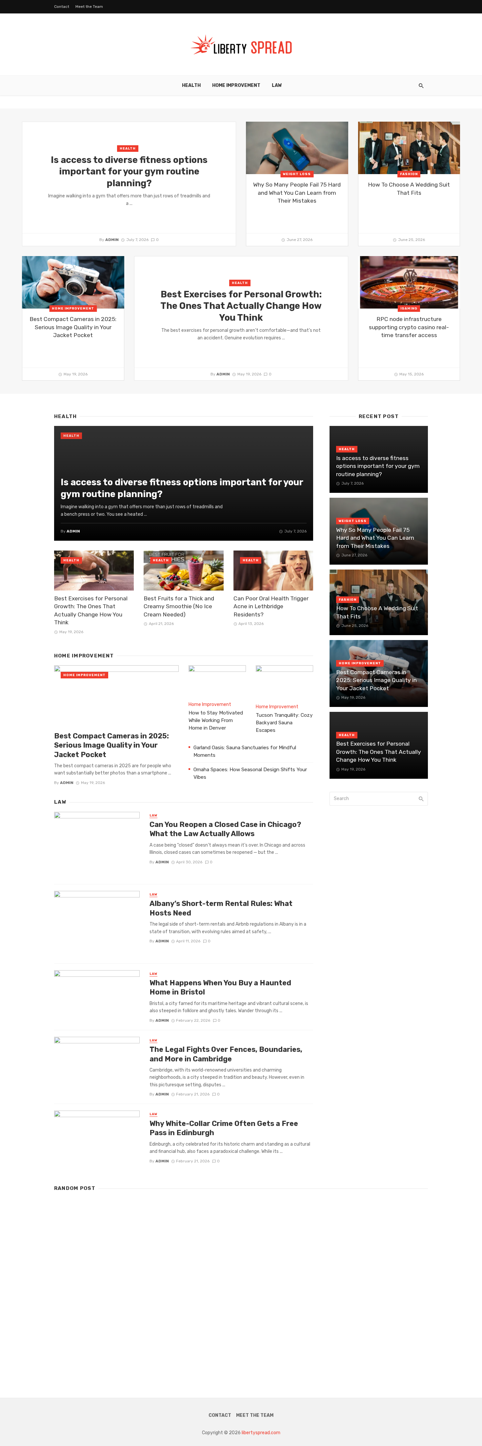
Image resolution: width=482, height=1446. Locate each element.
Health (191, 85)
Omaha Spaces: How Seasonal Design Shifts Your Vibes (250, 773)
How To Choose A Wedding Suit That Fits (409, 188)
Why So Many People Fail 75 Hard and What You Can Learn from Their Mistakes (297, 192)
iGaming (408, 309)
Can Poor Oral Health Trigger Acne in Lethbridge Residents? (271, 606)
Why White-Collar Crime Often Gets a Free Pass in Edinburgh (224, 1128)
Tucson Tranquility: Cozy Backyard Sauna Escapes (284, 722)
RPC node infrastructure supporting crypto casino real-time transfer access (409, 327)
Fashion (409, 174)
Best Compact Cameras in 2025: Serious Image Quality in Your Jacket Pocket (73, 327)
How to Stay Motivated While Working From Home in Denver (216, 720)
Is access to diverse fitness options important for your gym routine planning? (129, 171)
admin (112, 239)
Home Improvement (236, 85)
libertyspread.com (261, 1433)
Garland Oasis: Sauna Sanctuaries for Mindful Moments (244, 751)
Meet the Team (89, 6)
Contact (61, 6)
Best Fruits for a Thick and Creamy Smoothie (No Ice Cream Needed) (179, 606)
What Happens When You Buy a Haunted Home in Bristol (220, 987)
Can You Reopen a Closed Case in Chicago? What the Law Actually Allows (225, 829)
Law (277, 85)
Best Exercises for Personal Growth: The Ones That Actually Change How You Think (241, 306)
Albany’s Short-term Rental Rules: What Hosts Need (221, 908)
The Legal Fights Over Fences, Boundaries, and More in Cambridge (226, 1054)
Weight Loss (297, 174)
